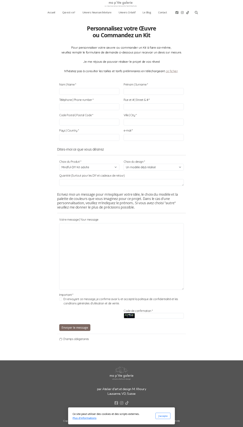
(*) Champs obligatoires (74, 339)
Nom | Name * (67, 84)
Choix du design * (134, 161)
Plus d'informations (84, 418)
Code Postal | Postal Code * (76, 115)
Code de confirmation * (138, 311)
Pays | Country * (69, 130)
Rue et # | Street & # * (137, 100)
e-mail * (128, 130)
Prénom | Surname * (136, 84)
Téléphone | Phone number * (76, 100)
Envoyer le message (75, 328)
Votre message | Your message (78, 219)
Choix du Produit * (70, 161)
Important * (66, 295)
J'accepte (163, 416)
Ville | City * (130, 115)
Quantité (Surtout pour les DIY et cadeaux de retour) (92, 175)
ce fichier (171, 71)
